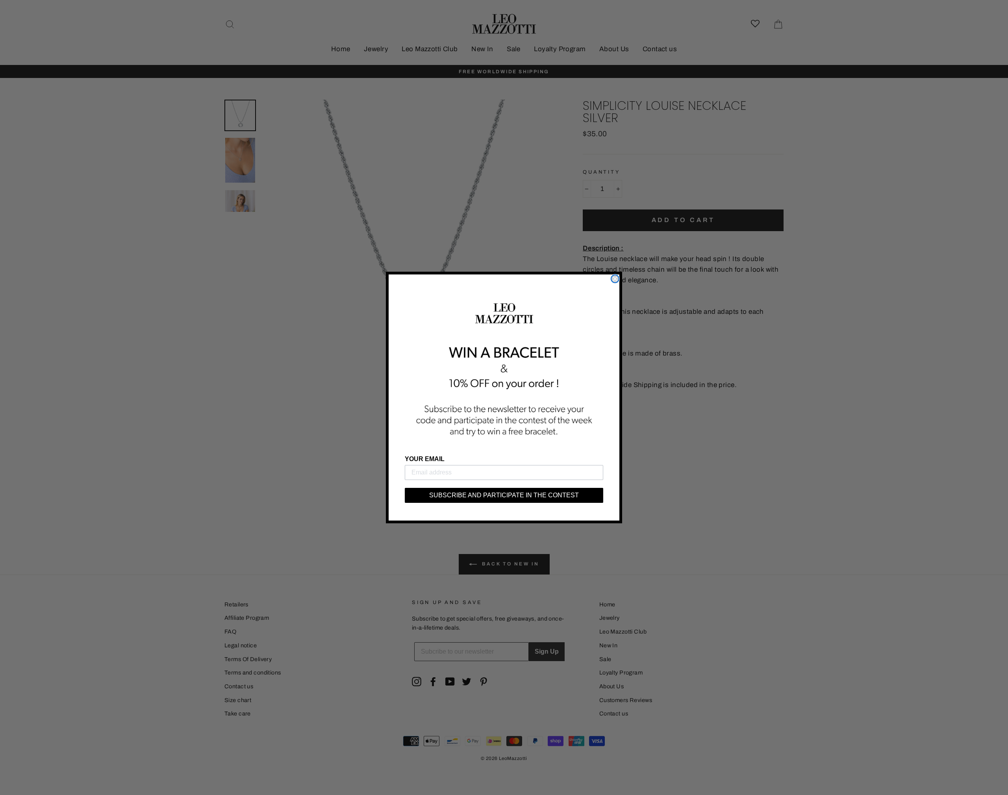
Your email (425, 459)
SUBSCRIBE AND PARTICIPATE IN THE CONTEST (504, 495)
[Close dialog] (615, 279)
